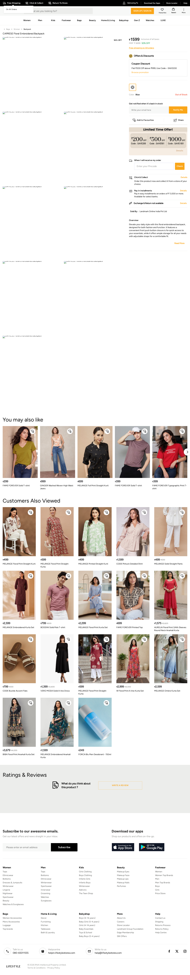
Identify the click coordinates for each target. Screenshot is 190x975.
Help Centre (161, 932)
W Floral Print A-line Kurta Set (130, 691)
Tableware (45, 929)
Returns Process (163, 925)
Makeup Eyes (123, 871)
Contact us (160, 918)
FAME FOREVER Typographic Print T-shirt (169, 487)
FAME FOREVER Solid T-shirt (16, 485)
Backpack (27, 29)
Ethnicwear (8, 875)
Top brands (8, 929)
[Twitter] (177, 951)
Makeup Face (123, 875)
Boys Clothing (85, 875)
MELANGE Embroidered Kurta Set (18, 627)
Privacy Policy (53, 968)
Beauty (6, 900)
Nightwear (7, 893)
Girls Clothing (85, 871)
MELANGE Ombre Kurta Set (167, 691)
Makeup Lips (123, 879)
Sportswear (8, 897)
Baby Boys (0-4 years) (89, 936)
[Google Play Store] (151, 847)
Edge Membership (125, 932)
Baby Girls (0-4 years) (89, 921)
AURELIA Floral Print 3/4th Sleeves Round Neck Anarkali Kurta (170, 629)
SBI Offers (122, 936)
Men (157, 879)
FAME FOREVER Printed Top (129, 627)
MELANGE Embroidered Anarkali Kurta (56, 756)
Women (17, 29)
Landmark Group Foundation (130, 929)
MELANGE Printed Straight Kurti (93, 564)
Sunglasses (46, 900)
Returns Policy (161, 929)
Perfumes (121, 886)
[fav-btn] (32, 431)
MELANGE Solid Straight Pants (168, 564)
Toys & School (85, 932)
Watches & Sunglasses (13, 904)
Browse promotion (140, 72)
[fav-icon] (162, 10)
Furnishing (46, 921)
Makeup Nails (123, 882)
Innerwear (45, 890)
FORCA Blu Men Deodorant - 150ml (94, 754)
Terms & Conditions (36, 968)
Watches (45, 897)
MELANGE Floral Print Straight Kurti (19, 564)
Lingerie (6, 890)
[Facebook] (169, 951)
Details (179, 150)
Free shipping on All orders (141, 48)
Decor (44, 918)
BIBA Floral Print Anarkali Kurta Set (18, 754)
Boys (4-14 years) (87, 918)
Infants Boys (85, 882)
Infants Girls (84, 879)
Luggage (7, 925)
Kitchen (44, 925)
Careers (120, 921)
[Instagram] (185, 951)
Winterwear (8, 886)
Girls (157, 890)
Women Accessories (12, 918)
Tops (5, 871)
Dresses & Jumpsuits (12, 882)
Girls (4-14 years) (87, 925)
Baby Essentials (86, 929)
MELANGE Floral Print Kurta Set (93, 627)
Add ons (83, 890)
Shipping (159, 921)
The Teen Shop (86, 893)
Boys (157, 886)
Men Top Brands (162, 882)
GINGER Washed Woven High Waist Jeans (56, 487)
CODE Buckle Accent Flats (15, 691)
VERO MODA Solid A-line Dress (55, 691)
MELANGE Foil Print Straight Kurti (93, 485)
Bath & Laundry (48, 932)
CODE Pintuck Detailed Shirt (129, 564)
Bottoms (7, 879)
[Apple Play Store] (123, 847)
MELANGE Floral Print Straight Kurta (54, 565)
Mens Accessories (11, 921)
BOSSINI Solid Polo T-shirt (53, 627)
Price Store (160, 893)
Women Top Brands (164, 875)
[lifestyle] (13, 966)
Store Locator (123, 925)
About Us (121, 918)
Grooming (45, 893)
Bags (8, 29)
